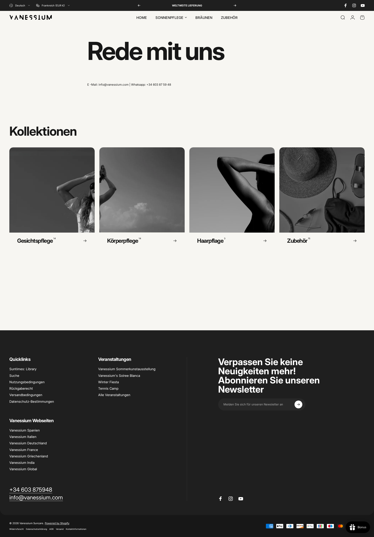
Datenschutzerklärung (36, 529)
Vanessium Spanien (24, 430)
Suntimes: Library (22, 369)
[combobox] (20, 5)
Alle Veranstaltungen (114, 395)
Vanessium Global (23, 469)
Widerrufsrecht (16, 529)
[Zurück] (139, 5)
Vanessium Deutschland (28, 443)
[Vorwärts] (235, 5)
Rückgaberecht (21, 388)
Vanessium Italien (22, 437)
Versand (60, 529)
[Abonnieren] (298, 404)
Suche (14, 376)
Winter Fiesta (108, 382)
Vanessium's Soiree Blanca (119, 376)
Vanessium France (23, 450)
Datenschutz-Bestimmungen (31, 401)
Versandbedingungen (25, 395)
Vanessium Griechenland (28, 456)
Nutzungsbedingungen (27, 382)
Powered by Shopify (57, 523)
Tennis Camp (108, 388)
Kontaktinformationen (76, 529)
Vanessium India (21, 463)
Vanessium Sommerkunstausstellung (126, 369)
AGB (51, 529)
